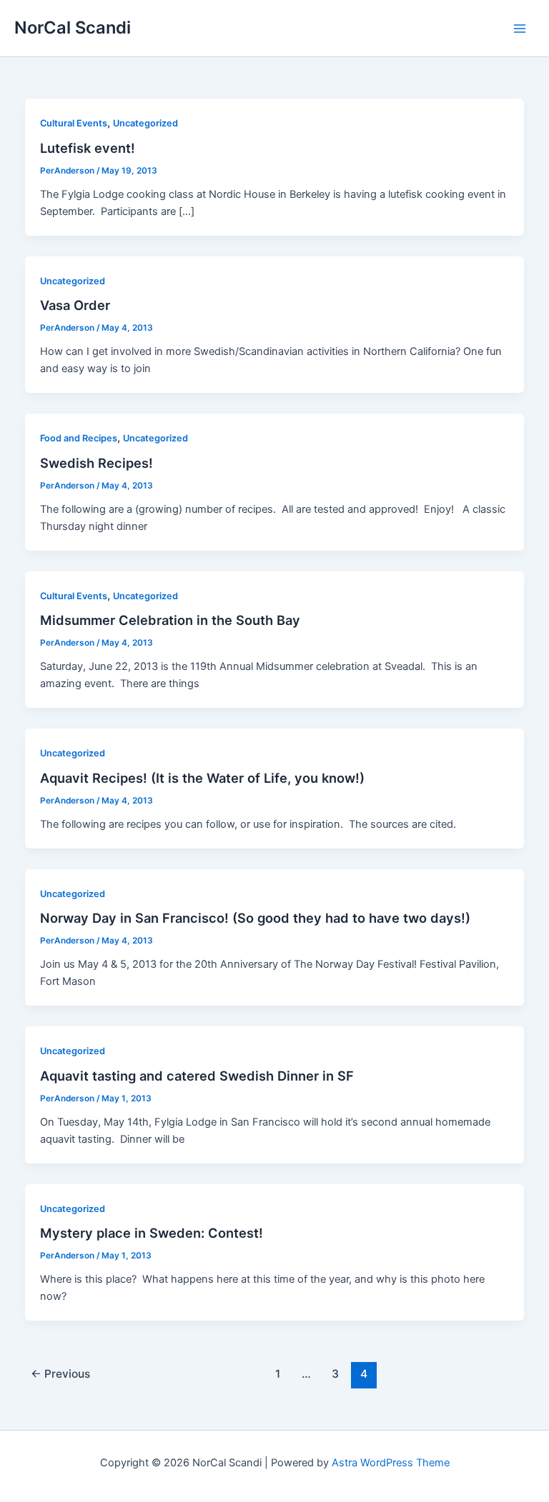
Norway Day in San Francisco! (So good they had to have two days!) (255, 918)
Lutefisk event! (87, 148)
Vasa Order (75, 305)
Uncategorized (145, 123)
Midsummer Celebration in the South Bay (170, 620)
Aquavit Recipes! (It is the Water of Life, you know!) (202, 778)
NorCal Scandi (72, 27)
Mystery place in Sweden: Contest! (151, 1233)
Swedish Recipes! (96, 463)
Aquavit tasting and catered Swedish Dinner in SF (197, 1075)
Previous (60, 1374)
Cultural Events (73, 123)
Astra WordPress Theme (391, 1462)
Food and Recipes (78, 438)
